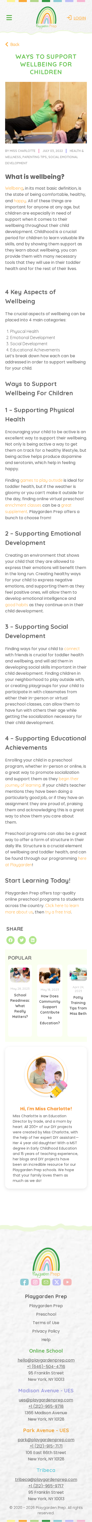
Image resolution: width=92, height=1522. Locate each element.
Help (46, 1340)
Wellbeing (14, 188)
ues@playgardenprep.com (46, 1400)
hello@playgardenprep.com (46, 1360)
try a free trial (58, 911)
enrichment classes (23, 505)
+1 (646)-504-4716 (46, 1367)
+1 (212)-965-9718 (46, 1406)
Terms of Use (46, 1323)
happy (20, 200)
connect (72, 648)
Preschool (46, 1314)
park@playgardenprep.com (46, 1440)
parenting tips (34, 157)
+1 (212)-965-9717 (46, 1486)
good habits (16, 604)
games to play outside (41, 480)
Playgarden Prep (46, 1306)
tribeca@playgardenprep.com (46, 1479)
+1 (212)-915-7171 (46, 1446)
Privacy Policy (46, 1331)
